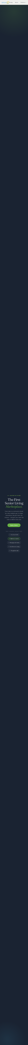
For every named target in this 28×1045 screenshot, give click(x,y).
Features (23, 2)
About (16, 2)
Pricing (10, 2)
